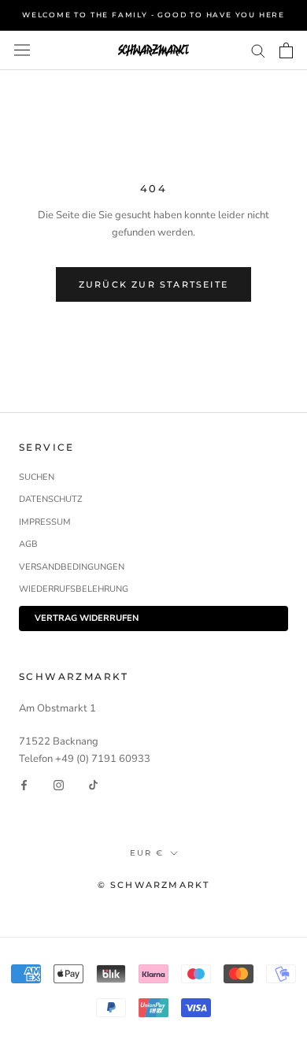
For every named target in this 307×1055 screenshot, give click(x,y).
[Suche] (258, 50)
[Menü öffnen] (22, 50)
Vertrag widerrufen (87, 618)
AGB (28, 544)
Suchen (36, 477)
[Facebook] (24, 784)
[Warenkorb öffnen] (286, 50)
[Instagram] (59, 784)
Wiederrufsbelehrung (73, 589)
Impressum (45, 522)
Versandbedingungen (71, 567)
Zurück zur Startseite (153, 284)
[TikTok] (93, 784)
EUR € (147, 853)
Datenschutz (51, 499)
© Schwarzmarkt (154, 884)
